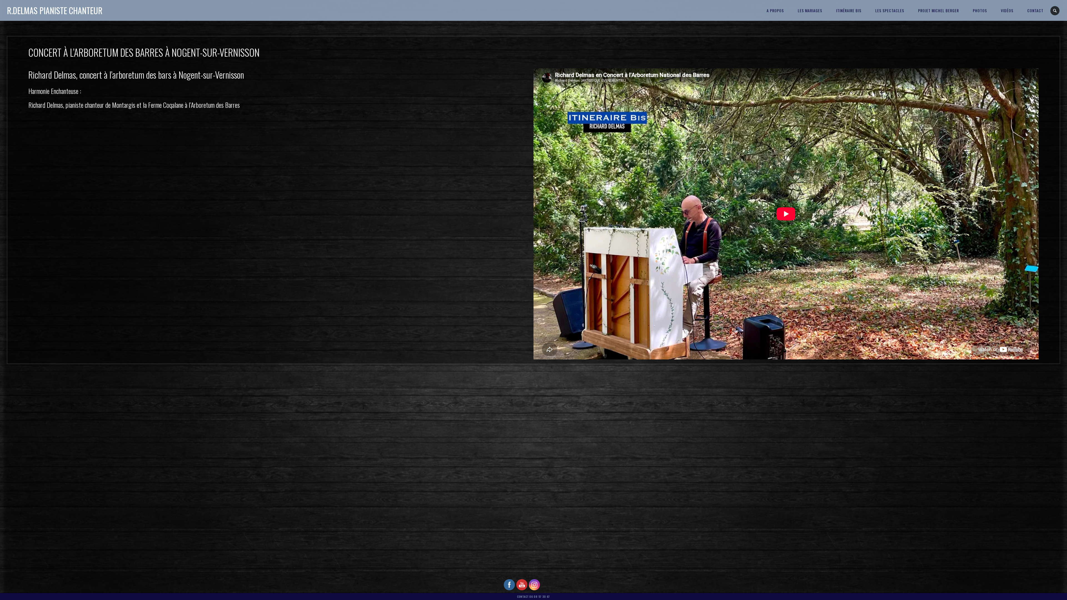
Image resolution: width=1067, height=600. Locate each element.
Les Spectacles (889, 10)
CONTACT (1035, 10)
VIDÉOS (1007, 10)
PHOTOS (980, 10)
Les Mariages (810, 10)
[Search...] (1055, 10)
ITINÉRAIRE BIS (848, 10)
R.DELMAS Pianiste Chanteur (55, 10)
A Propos (775, 10)
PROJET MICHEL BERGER (938, 10)
